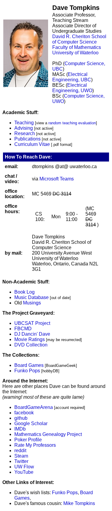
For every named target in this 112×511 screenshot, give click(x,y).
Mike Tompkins (79, 503)
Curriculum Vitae (32, 144)
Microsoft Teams (56, 178)
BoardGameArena (33, 407)
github (20, 418)
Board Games (29, 365)
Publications (27, 138)
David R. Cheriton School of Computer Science (79, 39)
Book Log (24, 292)
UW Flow (24, 466)
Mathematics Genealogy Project (48, 434)
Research (24, 133)
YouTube (23, 472)
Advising (23, 128)
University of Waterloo (75, 52)
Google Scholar (30, 423)
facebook (24, 412)
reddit (20, 450)
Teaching (24, 122)
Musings (32, 302)
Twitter (21, 461)
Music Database (31, 297)
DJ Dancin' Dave (32, 334)
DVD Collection (30, 344)
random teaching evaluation (72, 123)
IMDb (20, 428)
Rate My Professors (35, 445)
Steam (21, 455)
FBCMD (23, 328)
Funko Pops (27, 370)
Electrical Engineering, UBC (71, 77)
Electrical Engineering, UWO (72, 88)
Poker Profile (28, 439)
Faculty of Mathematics (76, 47)
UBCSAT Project (32, 323)
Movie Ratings (29, 339)
